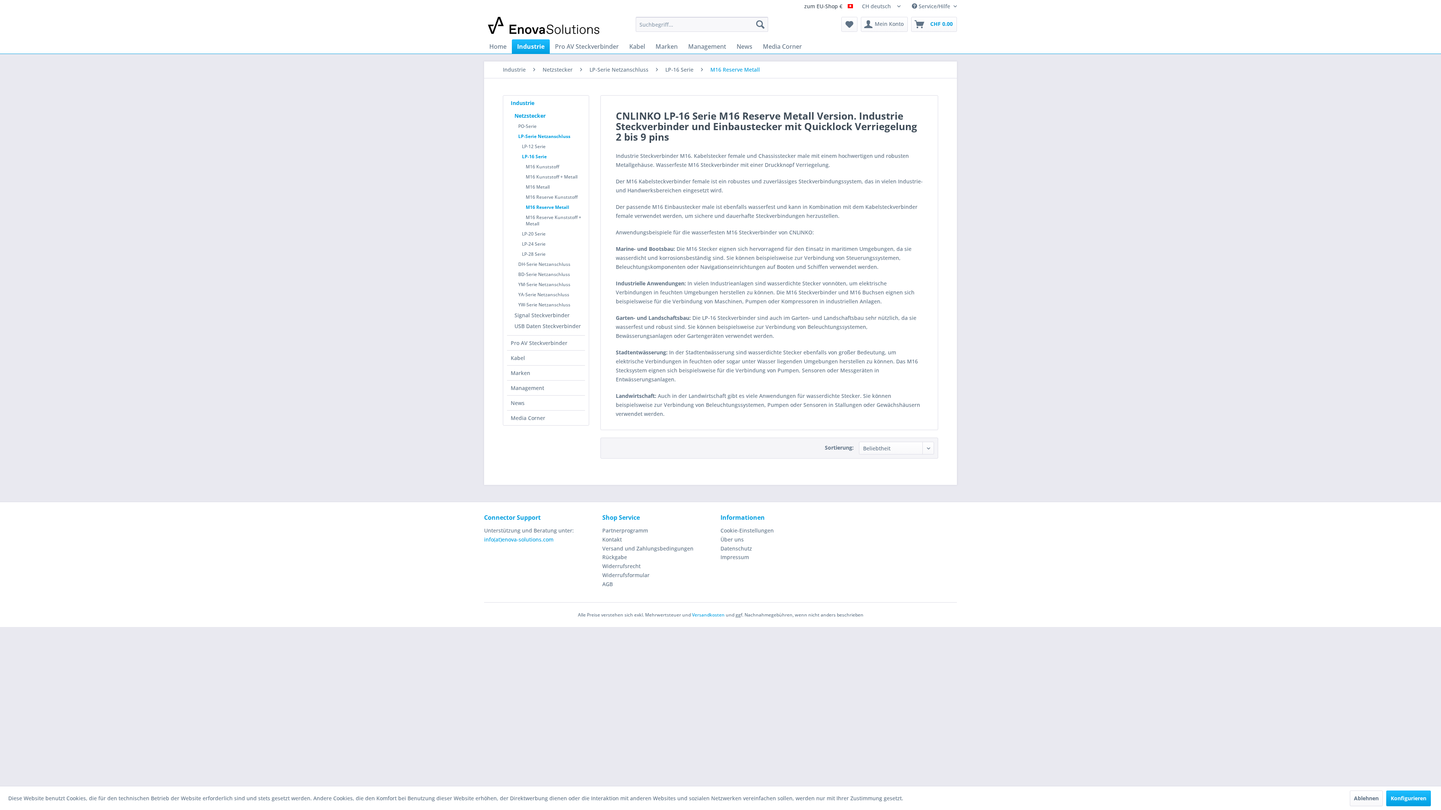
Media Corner (528, 418)
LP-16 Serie (534, 156)
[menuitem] (702, 24)
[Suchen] (760, 24)
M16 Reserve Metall (547, 207)
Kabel (518, 358)
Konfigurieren (1408, 798)
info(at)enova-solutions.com (519, 539)
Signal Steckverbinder (542, 315)
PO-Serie (527, 126)
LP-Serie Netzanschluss (544, 136)
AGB (607, 584)
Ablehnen (1366, 798)
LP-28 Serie (534, 254)
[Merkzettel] (849, 24)
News (518, 402)
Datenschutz (736, 548)
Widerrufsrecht (621, 566)
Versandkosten (708, 615)
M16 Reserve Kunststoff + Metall (553, 220)
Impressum (734, 557)
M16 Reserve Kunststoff (552, 197)
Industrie (522, 102)
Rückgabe (614, 557)
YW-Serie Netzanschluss (544, 305)
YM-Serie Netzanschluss (544, 284)
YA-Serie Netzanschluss (543, 294)
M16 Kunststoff (542, 167)
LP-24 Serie (534, 244)
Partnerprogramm (625, 530)
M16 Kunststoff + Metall (552, 177)
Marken (520, 372)
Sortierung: (839, 447)
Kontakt (612, 539)
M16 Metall (538, 187)
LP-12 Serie (534, 146)
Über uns (732, 539)
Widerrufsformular (626, 575)
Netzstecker (530, 115)
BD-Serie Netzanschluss (544, 274)
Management (527, 388)
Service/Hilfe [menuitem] (934, 6)
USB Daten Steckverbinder (547, 326)
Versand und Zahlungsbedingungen (647, 548)
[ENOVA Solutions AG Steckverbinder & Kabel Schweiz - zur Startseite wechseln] (544, 26)
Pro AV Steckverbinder (539, 342)
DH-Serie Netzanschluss (544, 264)
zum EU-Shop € (824, 7)
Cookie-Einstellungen (747, 530)
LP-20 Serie (534, 234)
